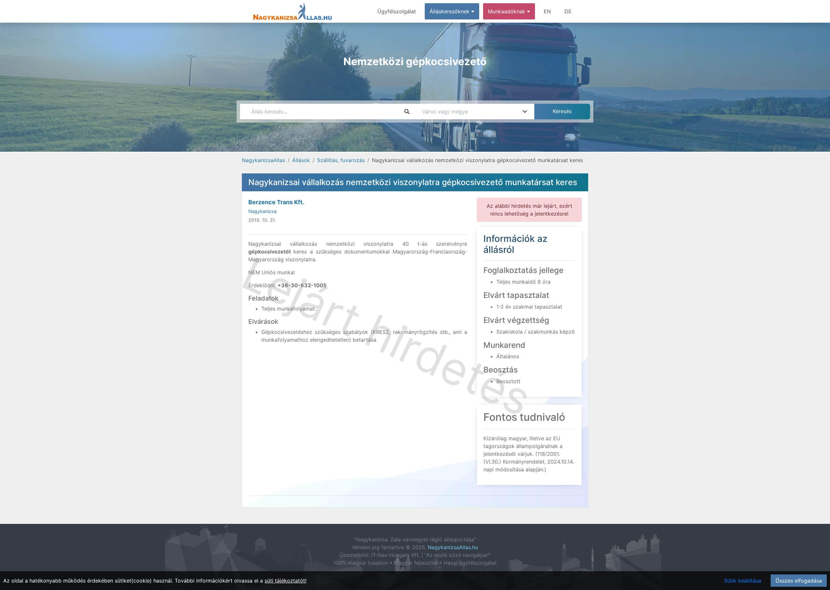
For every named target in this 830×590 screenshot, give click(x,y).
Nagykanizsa (262, 211)
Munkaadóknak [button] (507, 11)
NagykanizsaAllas (263, 160)
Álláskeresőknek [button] (450, 11)
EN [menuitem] (547, 11)
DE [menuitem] (568, 11)
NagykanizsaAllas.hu (453, 547)
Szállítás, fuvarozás (341, 160)
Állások (301, 160)
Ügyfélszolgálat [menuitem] (396, 11)
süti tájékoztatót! (285, 580)
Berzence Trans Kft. (276, 202)
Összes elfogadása (799, 580)
